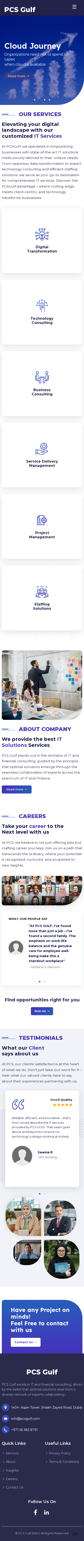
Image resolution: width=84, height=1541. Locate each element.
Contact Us (24, 1342)
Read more (20, 77)
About (10, 1462)
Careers (11, 1479)
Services (12, 1453)
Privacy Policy (59, 1453)
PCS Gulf (19, 10)
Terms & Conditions (63, 1462)
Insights (11, 1470)
